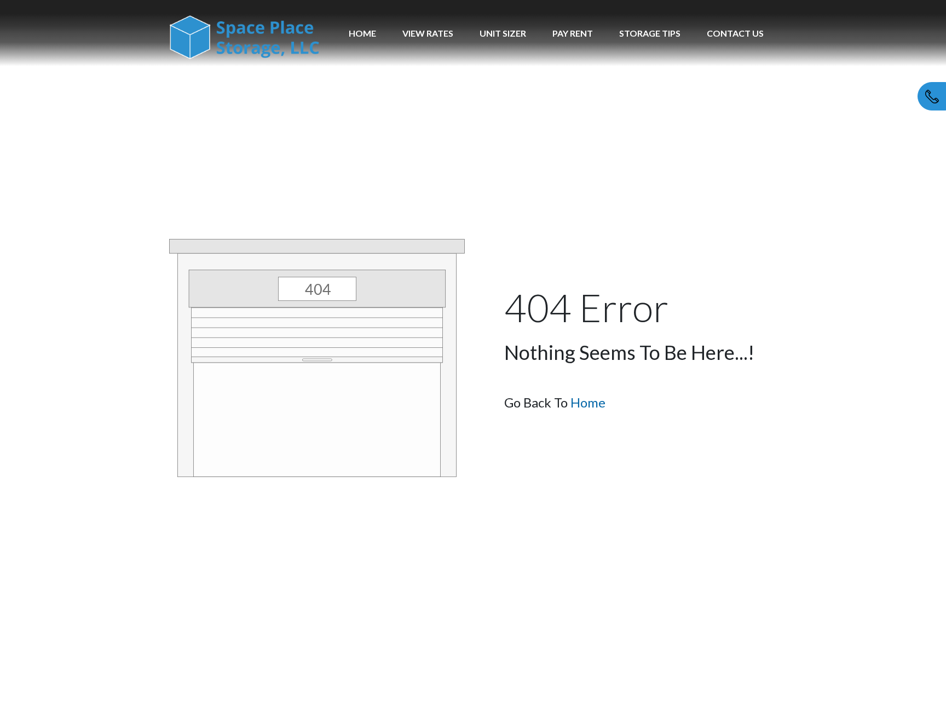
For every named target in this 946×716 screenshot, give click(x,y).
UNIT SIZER (503, 33)
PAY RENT (572, 33)
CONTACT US (735, 33)
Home (587, 402)
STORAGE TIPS (649, 33)
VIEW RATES (427, 33)
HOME (362, 33)
